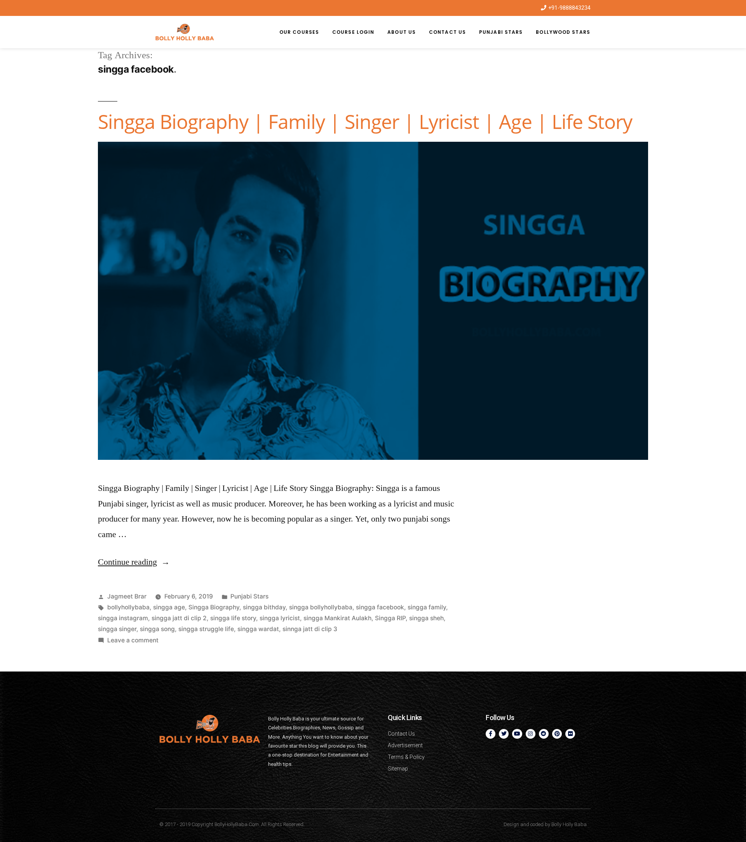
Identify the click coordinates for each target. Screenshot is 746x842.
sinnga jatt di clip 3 (309, 629)
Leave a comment (133, 640)
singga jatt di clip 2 (179, 618)
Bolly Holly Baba (569, 824)
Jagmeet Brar (126, 596)
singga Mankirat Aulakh (337, 618)
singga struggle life (206, 629)
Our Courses (299, 32)
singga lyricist (280, 618)
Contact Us (447, 32)
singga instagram (123, 618)
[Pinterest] (557, 734)
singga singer (117, 629)
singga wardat (258, 629)
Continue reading (134, 562)
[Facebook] (490, 734)
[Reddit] (544, 734)
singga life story (233, 618)
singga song (157, 629)
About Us (401, 32)
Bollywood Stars (563, 32)
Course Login (353, 32)
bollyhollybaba (128, 607)
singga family (427, 607)
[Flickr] (570, 734)
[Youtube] (517, 734)
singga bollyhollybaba (320, 607)
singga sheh (426, 618)
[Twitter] (504, 734)
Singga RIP (390, 618)
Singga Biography (213, 607)
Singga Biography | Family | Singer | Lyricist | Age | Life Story (365, 121)
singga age (169, 607)
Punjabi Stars (501, 32)
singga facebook (380, 607)
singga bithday (264, 607)
